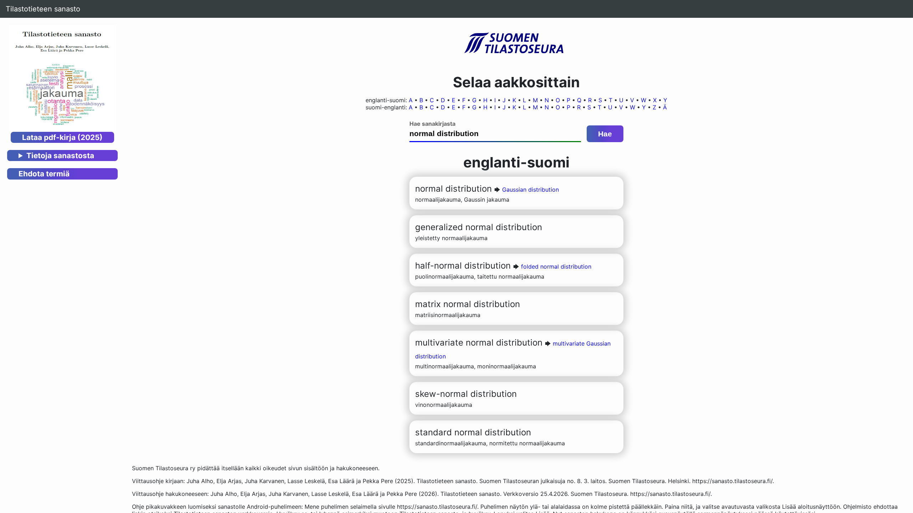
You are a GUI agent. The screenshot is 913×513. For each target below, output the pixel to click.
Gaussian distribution (530, 189)
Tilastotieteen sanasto (43, 9)
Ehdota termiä (44, 173)
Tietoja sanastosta (60, 155)
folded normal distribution (556, 266)
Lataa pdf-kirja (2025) (62, 137)
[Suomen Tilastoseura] (516, 43)
